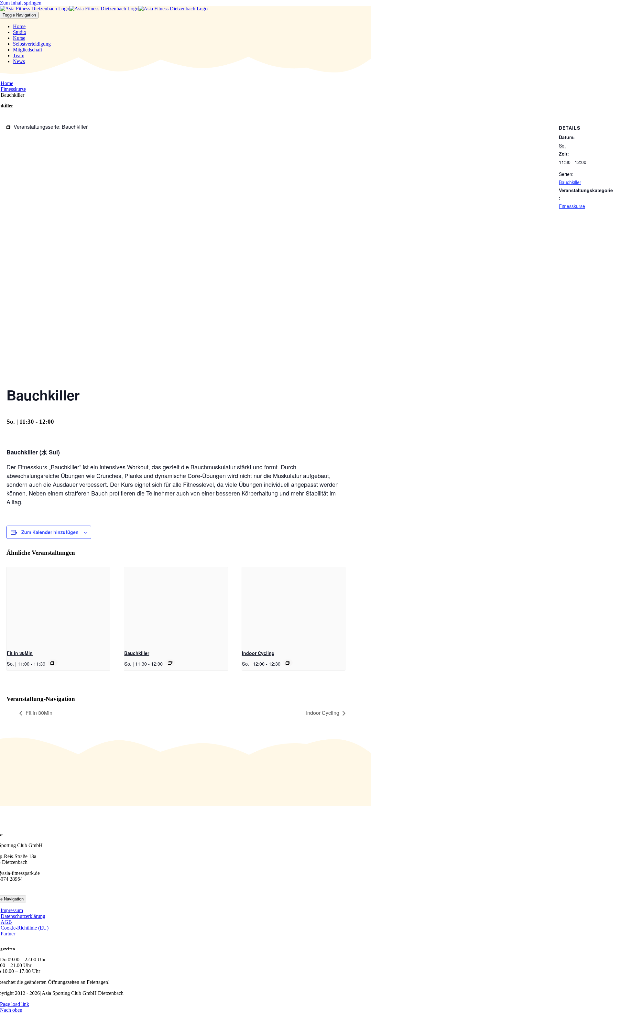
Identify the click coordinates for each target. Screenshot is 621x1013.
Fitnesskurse (572, 206)
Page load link (14, 1004)
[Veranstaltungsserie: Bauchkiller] (170, 663)
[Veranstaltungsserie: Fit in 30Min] (52, 663)
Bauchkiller (136, 653)
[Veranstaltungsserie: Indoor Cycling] (288, 663)
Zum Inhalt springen (20, 2)
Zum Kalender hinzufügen (50, 532)
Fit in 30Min (20, 653)
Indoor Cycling (258, 653)
